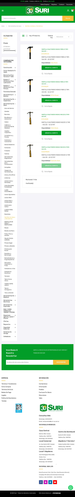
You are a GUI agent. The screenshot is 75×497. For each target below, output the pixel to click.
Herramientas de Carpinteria (9, 100)
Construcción (8, 67)
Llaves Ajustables (9, 194)
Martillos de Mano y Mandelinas (9, 217)
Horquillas (7, 167)
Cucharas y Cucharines (7, 140)
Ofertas (6, 321)
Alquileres (54, 4)
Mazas (6, 227)
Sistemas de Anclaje (8, 332)
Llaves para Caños (8, 205)
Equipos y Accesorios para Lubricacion (9, 81)
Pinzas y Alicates (9, 246)
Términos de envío (7, 389)
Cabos (6, 122)
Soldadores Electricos (7, 272)
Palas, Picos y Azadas (8, 234)
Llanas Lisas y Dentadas (8, 181)
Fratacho (7, 150)
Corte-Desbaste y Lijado (9, 71)
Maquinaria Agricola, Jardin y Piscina (9, 317)
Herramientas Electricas (8, 301)
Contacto (61, 4)
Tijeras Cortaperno (8, 288)
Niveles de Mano (9, 231)
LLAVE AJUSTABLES (8, 190)
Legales (3, 395)
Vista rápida (48, 74)
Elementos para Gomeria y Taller (9, 75)
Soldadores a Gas (9, 268)
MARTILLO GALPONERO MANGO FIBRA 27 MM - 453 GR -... (55, 83)
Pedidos (41, 389)
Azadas (6, 111)
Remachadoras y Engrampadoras (9, 258)
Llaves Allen (8, 197)
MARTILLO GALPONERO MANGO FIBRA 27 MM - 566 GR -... (55, 50)
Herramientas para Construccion (8, 163)
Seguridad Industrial (7, 328)
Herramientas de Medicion (9, 296)
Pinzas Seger (8, 243)
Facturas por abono (45, 392)
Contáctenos (43, 384)
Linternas (7, 178)
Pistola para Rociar (8, 249)
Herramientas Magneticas (8, 157)
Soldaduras (7, 336)
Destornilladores (9, 144)
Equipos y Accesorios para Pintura (9, 87)
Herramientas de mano (9, 104)
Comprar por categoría (8, 61)
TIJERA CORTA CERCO (8, 284)
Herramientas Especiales (8, 305)
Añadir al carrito (51, 67)
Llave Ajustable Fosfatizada (9, 186)
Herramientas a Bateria (8, 95)
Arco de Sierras (9, 108)
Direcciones (42, 395)
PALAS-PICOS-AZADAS (8, 239)
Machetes (7, 214)
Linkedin (50, 482)
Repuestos (7, 324)
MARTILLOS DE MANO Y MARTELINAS (8, 223)
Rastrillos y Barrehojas (7, 254)
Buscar (68, 18)
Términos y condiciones (8, 384)
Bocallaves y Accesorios (8, 118)
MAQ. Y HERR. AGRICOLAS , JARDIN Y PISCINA (9, 311)
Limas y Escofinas (9, 175)
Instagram (46, 482)
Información (43, 387)
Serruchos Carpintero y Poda (8, 264)
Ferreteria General (9, 92)
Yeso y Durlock (8, 292)
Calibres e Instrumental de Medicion (9, 126)
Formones (7, 147)
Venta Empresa (45, 4)
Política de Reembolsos (8, 398)
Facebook (41, 482)
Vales (40, 398)
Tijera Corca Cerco (8, 279)
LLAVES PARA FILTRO (8, 210)
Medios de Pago (6, 392)
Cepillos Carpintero (7, 131)
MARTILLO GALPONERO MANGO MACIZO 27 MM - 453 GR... (56, 115)
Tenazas (7, 276)
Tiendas (3, 401)
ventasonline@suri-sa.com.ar (51, 421)
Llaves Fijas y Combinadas (8, 201)
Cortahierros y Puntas (8, 136)
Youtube (55, 482)
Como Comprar (6, 387)
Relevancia (63, 37)
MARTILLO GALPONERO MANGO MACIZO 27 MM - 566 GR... (56, 148)
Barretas (7, 114)
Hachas (6, 153)
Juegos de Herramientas (8, 171)
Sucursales (69, 4)
